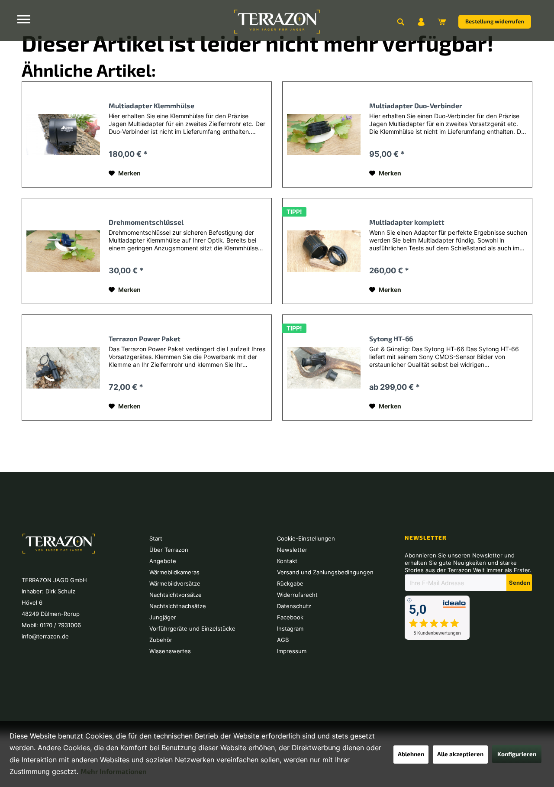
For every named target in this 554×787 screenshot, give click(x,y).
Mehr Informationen (114, 771)
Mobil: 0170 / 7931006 (51, 625)
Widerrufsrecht (297, 594)
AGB (283, 639)
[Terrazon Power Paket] (63, 367)
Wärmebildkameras (174, 572)
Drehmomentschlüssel (146, 222)
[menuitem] (400, 21)
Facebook (290, 617)
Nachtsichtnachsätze (177, 605)
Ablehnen (411, 754)
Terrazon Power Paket (144, 338)
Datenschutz (294, 605)
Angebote (162, 560)
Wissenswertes (170, 651)
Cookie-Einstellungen (306, 538)
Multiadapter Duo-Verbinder (415, 105)
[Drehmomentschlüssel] (63, 251)
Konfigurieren (516, 754)
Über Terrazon (168, 549)
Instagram (290, 628)
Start (155, 538)
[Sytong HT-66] (324, 367)
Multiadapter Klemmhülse (151, 105)
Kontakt (287, 560)
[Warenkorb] (442, 21)
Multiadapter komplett (406, 222)
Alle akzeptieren (460, 754)
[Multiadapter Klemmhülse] (63, 134)
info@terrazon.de (45, 636)
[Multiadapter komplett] (324, 251)
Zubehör (160, 639)
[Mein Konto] (421, 21)
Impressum (291, 651)
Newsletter (292, 549)
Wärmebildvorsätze (174, 583)
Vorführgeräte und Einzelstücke (192, 628)
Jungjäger (162, 617)
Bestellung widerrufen (494, 21)
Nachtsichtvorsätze (175, 594)
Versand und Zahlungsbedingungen (325, 572)
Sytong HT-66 (391, 338)
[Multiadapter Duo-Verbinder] (324, 134)
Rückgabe (290, 583)
